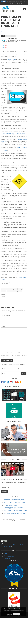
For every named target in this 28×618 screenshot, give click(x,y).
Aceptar (16, 614)
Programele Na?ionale (14, 134)
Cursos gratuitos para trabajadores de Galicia (13, 500)
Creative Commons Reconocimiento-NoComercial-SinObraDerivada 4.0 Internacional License (13, 544)
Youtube (8, 282)
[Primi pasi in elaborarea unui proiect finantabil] (6, 31)
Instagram (3, 279)
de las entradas (8, 555)
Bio (3, 35)
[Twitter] (17, 3)
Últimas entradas (11, 35)
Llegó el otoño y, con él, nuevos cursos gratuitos (14, 499)
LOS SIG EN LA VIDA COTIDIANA (11, 505)
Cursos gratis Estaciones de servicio (11, 508)
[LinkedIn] (13, 3)
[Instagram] (10, 3)
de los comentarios (9, 556)
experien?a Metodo (12, 59)
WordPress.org (7, 558)
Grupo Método (12, 38)
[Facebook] (6, 3)
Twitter (24, 277)
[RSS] (15, 3)
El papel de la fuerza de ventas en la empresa (13, 507)
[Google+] (8, 3)
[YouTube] (6, 47)
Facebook (20, 277)
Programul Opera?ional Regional (8, 133)
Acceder (5, 553)
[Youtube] (20, 3)
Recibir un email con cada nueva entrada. (10, 368)
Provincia (3, 326)
